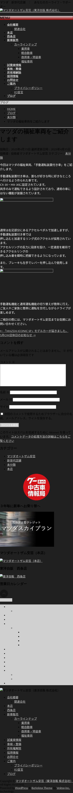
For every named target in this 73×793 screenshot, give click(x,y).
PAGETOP (6, 600)
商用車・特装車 (31, 57)
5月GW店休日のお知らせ (18, 335)
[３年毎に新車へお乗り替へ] (27, 545)
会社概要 (12, 607)
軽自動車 (27, 53)
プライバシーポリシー (28, 88)
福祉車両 (27, 61)
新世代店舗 (14, 460)
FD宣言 (18, 92)
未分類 (11, 465)
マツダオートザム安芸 (21, 456)
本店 (10, 469)
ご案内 (11, 670)
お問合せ (12, 666)
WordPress (21, 788)
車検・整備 (14, 653)
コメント (7, 362)
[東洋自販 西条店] (13, 576)
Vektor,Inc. (63, 788)
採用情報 (12, 662)
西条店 (11, 619)
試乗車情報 (14, 649)
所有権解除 (14, 658)
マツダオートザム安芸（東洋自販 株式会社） (44, 781)
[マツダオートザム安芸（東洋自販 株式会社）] (30, 10)
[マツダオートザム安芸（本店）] (21, 561)
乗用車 (25, 48)
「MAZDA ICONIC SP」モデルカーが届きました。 (34, 331)
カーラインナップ (25, 44)
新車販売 (12, 624)
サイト (4, 406)
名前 (4, 392)
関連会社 (20, 29)
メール (6, 399)
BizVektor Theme (42, 788)
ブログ (11, 683)
